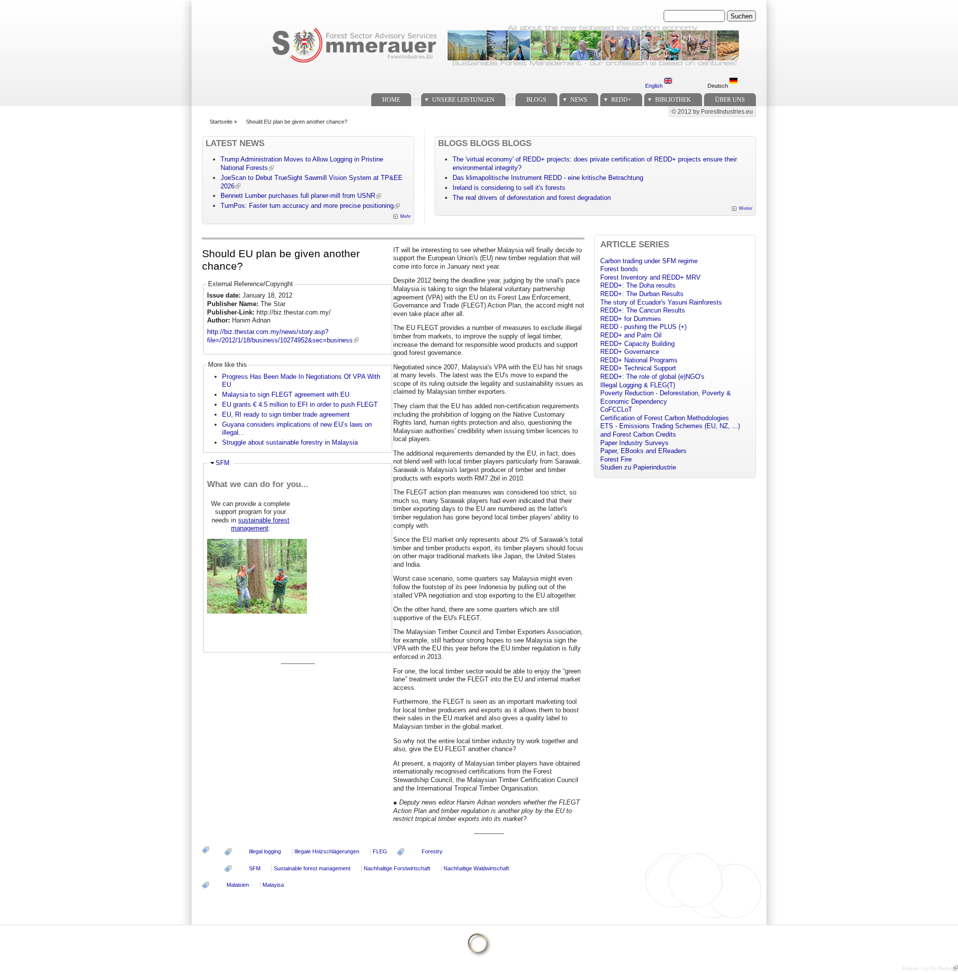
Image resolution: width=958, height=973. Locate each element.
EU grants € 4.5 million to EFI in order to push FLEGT (300, 404)
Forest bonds (619, 269)
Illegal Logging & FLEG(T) (637, 385)
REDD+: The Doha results (638, 285)
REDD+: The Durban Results (642, 294)
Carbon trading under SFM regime (649, 261)
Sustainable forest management (312, 868)
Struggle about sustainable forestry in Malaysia (290, 442)
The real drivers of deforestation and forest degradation (532, 197)
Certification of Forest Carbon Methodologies (664, 418)
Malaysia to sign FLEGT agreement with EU (285, 394)
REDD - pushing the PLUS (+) (643, 326)
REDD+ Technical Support (638, 368)
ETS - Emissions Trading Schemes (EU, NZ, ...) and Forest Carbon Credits (670, 430)
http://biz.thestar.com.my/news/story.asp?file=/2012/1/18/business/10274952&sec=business (280, 336)
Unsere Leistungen (463, 99)
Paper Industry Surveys (634, 443)
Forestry (432, 851)
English (654, 86)
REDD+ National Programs (639, 360)
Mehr (405, 216)
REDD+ (621, 99)
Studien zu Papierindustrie (638, 467)
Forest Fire (616, 459)
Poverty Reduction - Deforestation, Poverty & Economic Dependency (665, 397)
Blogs (536, 99)
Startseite (221, 122)
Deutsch (718, 86)
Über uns (730, 99)
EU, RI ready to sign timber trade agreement (286, 414)
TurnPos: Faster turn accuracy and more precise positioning (307, 205)
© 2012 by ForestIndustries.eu (712, 111)
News (578, 99)
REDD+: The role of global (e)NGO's (652, 376)
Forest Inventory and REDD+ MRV (650, 277)
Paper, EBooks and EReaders (643, 451)
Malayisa (273, 885)
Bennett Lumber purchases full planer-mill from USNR (298, 195)
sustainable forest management (260, 524)
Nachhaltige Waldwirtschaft (476, 868)
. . (416, 97)
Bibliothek (673, 99)
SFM (223, 463)
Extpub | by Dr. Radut (927, 968)
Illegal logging (265, 851)
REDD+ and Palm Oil (631, 335)
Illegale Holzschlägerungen (326, 851)
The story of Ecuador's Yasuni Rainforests (661, 302)
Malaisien (238, 885)
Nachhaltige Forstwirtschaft (397, 868)
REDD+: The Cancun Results (642, 310)
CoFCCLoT (616, 409)
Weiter (745, 208)
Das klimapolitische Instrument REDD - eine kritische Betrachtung (548, 177)
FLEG (380, 851)
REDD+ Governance (629, 351)
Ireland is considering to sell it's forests (509, 187)
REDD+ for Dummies (630, 319)
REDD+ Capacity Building (637, 343)
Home (391, 99)
